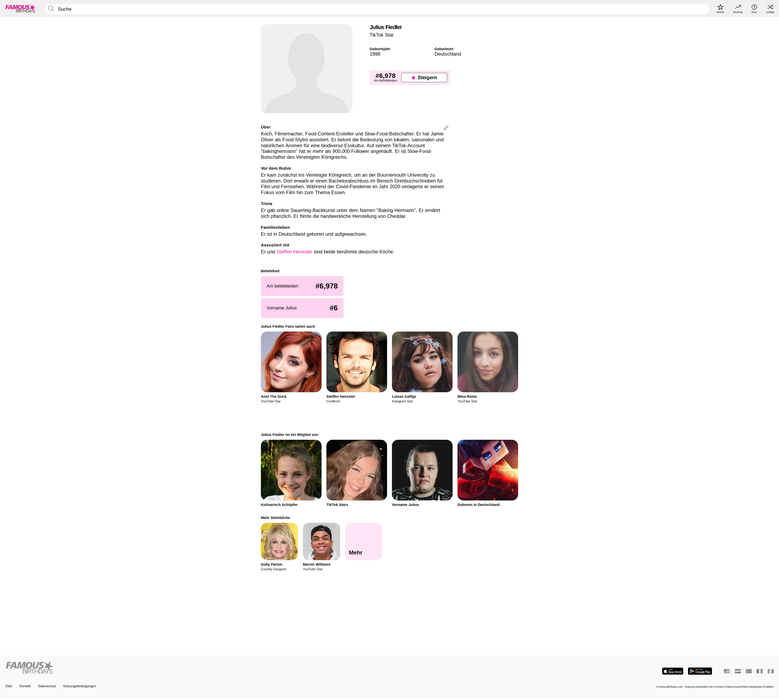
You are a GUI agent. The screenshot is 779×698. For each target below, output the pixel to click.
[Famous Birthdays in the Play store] (700, 671)
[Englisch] (727, 671)
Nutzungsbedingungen (79, 686)
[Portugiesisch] (749, 671)
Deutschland (448, 54)
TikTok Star (382, 35)
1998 (375, 54)
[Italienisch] (771, 671)
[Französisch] (760, 671)
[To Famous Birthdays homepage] (20, 8)
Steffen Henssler (294, 251)
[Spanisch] (738, 671)
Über (8, 686)
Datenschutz (47, 686)
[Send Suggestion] (446, 128)
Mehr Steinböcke (275, 517)
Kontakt (25, 686)
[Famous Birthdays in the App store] (673, 671)
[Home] (196, 668)
